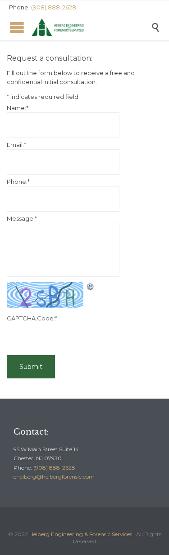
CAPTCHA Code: (32, 318)
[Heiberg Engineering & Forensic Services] (91, 27)
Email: (16, 144)
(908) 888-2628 (54, 467)
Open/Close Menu (17, 27)
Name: (17, 107)
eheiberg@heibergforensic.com (54, 476)
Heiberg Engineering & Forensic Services (80, 534)
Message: (22, 218)
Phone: (18, 181)
